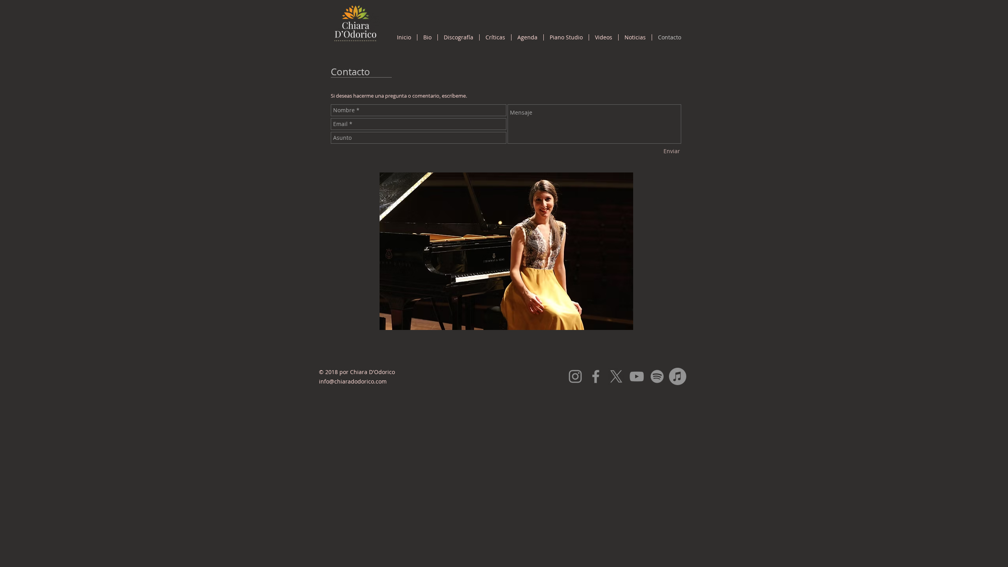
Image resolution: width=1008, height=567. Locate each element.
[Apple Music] (677, 376)
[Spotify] (657, 376)
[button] (458, 37)
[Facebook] (595, 376)
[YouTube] (636, 376)
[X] (616, 376)
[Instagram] (575, 376)
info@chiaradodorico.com (353, 381)
